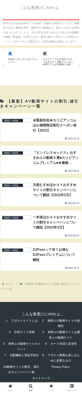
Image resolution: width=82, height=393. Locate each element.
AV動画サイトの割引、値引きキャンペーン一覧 (21, 369)
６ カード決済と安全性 (61, 343)
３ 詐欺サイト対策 (21, 332)
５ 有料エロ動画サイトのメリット (21, 346)
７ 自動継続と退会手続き (21, 355)
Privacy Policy (61, 366)
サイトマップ (41, 378)
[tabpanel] (23, 65)
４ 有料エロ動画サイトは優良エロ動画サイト (61, 334)
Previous (3, 66)
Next (79, 66)
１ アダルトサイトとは (21, 320)
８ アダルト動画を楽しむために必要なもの (61, 357)
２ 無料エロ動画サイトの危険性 (61, 323)
